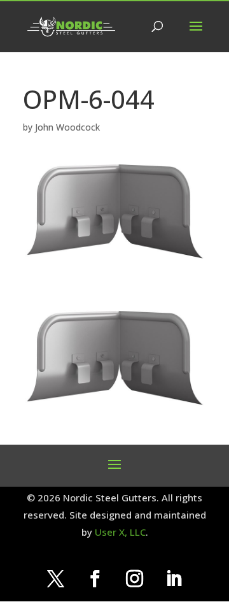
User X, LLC (120, 532)
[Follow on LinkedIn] (173, 579)
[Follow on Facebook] (95, 579)
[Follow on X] (55, 579)
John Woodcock (67, 127)
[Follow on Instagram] (134, 579)
